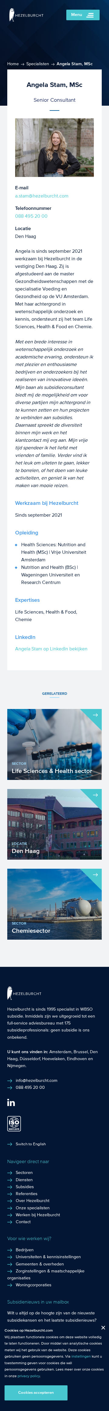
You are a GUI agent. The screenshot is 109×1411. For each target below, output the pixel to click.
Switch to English (31, 1144)
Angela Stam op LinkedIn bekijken (51, 649)
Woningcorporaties (33, 1285)
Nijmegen (16, 1065)
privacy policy (29, 1376)
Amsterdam (60, 1052)
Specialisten (37, 64)
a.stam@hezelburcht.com (41, 196)
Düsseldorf (30, 1059)
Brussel (81, 1052)
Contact (23, 1222)
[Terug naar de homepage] (26, 20)
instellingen (81, 1356)
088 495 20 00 (31, 216)
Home (13, 64)
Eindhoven (77, 1059)
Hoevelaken (53, 1059)
